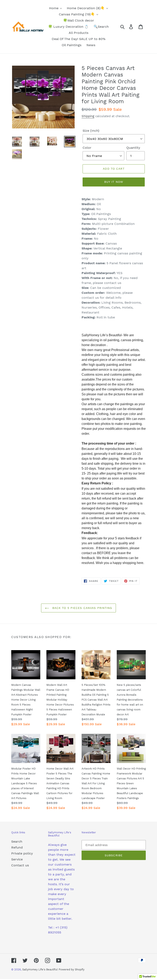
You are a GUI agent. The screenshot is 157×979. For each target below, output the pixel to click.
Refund (17, 847)
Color (87, 148)
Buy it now (113, 181)
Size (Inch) (91, 131)
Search (16, 841)
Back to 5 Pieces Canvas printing (81, 608)
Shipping (88, 116)
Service (17, 859)
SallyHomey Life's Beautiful (40, 969)
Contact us (20, 865)
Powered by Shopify (71, 969)
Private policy (22, 853)
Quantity (133, 148)
